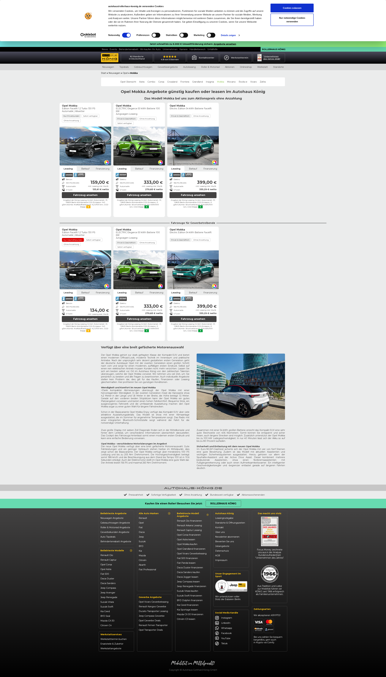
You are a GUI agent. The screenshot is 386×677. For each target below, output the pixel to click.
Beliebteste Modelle (112, 550)
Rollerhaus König (273, 49)
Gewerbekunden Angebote (114, 532)
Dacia (142, 532)
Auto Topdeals (107, 536)
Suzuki (142, 541)
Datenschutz (222, 550)
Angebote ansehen (225, 44)
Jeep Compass (108, 588)
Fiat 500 (104, 574)
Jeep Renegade (108, 597)
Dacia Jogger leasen (187, 577)
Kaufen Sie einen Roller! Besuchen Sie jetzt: (173, 503)
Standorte (278, 67)
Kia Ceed (105, 611)
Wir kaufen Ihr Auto (150, 49)
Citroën (142, 560)
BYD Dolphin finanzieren (190, 600)
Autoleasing (189, 67)
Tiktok (224, 643)
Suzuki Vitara (107, 602)
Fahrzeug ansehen (85, 195)
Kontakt (219, 527)
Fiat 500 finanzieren (187, 558)
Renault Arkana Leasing (189, 525)
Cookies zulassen (292, 8)
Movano (231, 81)
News (105, 49)
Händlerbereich (197, 49)
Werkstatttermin (239, 58)
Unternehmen (170, 49)
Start (103, 73)
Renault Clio (106, 555)
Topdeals (124, 67)
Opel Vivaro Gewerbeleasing (153, 601)
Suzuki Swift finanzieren (189, 595)
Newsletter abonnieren (227, 536)
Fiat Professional (147, 569)
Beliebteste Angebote (113, 513)
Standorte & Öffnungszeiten (230, 522)
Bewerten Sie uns (224, 541)
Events (113, 49)
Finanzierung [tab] (102, 168)
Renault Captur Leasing (189, 530)
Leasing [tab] (68, 168)
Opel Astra (105, 569)
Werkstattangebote (110, 648)
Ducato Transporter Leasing (153, 611)
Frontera (184, 81)
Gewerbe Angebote (150, 597)
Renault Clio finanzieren (189, 520)
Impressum (221, 560)
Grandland (197, 81)
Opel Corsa (106, 564)
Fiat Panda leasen (186, 563)
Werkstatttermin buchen (113, 639)
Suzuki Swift (106, 606)
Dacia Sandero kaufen (188, 572)
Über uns (220, 532)
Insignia (210, 81)
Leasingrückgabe (224, 518)
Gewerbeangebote (168, 67)
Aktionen (229, 67)
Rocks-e (243, 81)
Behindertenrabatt (128, 49)
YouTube (225, 638)
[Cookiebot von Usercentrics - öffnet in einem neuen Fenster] (88, 35)
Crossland (172, 81)
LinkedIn (225, 623)
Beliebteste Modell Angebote (188, 514)
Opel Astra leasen (186, 539)
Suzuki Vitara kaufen (187, 591)
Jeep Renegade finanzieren (191, 586)
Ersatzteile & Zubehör (111, 643)
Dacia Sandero (108, 583)
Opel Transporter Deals (151, 630)
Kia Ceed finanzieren (188, 605)
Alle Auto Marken (149, 513)
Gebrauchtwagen (143, 67)
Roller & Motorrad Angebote (115, 527)
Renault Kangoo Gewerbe (152, 606)
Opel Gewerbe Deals (149, 620)
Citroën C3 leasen (186, 619)
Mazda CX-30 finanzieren (190, 614)
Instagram (226, 617)
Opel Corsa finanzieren (189, 534)
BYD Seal (105, 616)
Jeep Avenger (107, 592)
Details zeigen (228, 35)
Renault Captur (108, 560)
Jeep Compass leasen (188, 581)
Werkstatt (262, 67)
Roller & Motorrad (210, 67)
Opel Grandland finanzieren (191, 549)
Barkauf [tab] (85, 168)
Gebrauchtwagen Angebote (115, 522)
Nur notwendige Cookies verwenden (292, 20)
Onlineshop (246, 67)
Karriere (183, 49)
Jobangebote (222, 546)
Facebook (226, 633)
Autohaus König (224, 513)
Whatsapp (226, 628)
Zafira (263, 81)
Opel (125, 73)
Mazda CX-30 (107, 620)
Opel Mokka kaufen (187, 544)
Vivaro (253, 81)
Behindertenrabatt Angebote (115, 541)
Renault (143, 518)
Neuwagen (108, 67)
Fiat (141, 527)
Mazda (142, 555)
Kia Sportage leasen (187, 609)
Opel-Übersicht (128, 81)
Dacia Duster (107, 578)
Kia (140, 550)
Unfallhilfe (212, 49)
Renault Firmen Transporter (153, 625)
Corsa (161, 81)
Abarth (142, 565)
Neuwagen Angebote (111, 518)
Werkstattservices (111, 634)
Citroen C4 (106, 625)
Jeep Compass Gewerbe (152, 616)
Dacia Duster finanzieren (190, 567)
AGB (217, 555)
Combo (151, 81)
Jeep (141, 536)
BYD (141, 546)
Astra (141, 81)
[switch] (156, 35)
